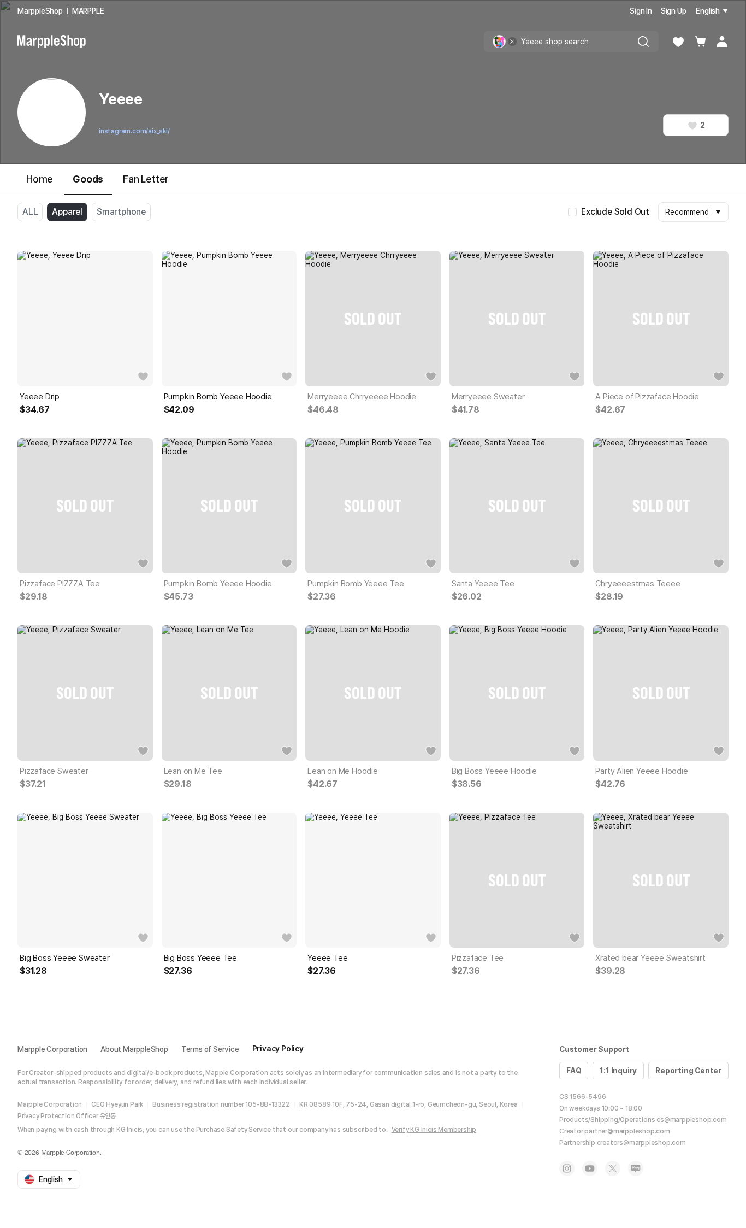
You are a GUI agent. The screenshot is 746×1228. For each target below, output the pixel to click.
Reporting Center (688, 1070)
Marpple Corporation (52, 1049)
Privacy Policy (278, 1048)
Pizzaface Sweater (54, 771)
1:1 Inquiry (618, 1070)
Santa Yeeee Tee (483, 584)
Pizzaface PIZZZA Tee (60, 584)
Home (39, 179)
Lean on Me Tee (193, 771)
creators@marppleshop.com (641, 1143)
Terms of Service (210, 1049)
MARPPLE (88, 11)
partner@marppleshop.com (627, 1131)
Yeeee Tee (327, 958)
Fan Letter (146, 179)
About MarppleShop (134, 1049)
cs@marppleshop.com (691, 1120)
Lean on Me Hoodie (342, 771)
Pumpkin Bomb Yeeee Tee (355, 584)
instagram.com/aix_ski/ (134, 131)
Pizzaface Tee (478, 958)
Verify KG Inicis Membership (434, 1129)
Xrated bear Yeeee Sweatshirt (650, 958)
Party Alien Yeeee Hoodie (641, 771)
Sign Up (673, 11)
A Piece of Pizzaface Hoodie (647, 397)
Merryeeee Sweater (488, 397)
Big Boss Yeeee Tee (200, 958)
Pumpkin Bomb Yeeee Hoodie (218, 397)
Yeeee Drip (40, 397)
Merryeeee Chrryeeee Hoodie (361, 397)
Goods (88, 179)
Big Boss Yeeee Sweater (65, 958)
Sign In (641, 11)
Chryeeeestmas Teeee (637, 584)
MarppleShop (40, 11)
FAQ (573, 1070)
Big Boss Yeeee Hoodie (494, 771)
